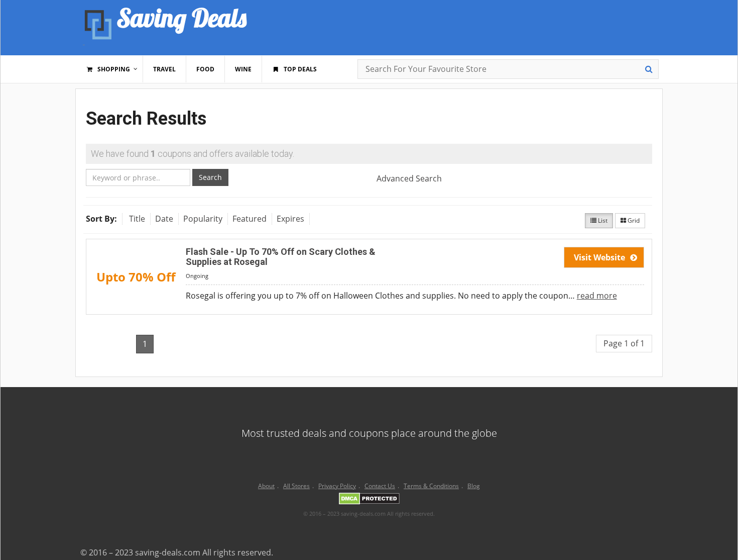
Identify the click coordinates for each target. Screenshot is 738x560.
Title (137, 218)
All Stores (296, 486)
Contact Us (379, 486)
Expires (290, 218)
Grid (633, 220)
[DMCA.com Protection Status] (369, 500)
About (266, 486)
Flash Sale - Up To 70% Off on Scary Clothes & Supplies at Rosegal (281, 256)
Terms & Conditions (431, 486)
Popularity (202, 218)
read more (597, 295)
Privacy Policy (337, 486)
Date (164, 218)
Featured (249, 218)
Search (210, 177)
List (601, 220)
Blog (473, 486)
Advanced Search (409, 178)
